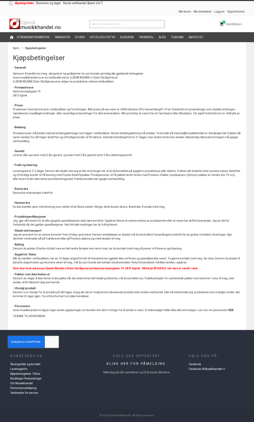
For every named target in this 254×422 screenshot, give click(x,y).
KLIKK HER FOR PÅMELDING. (137, 364)
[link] (191, 133)
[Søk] (161, 24)
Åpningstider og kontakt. (25, 364)
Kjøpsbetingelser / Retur (25, 373)
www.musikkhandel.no (27, 77)
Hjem (16, 48)
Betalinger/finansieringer (26, 378)
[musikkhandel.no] (35, 24)
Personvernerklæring (23, 388)
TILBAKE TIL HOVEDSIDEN (29, 316)
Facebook (195, 364)
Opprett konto (236, 11)
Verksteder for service (24, 392)
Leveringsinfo (18, 369)
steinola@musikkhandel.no (191, 133)
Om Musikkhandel (21, 383)
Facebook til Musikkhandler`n (207, 369)
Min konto (185, 11)
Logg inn (219, 11)
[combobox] (127, 24)
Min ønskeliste (203, 11)
